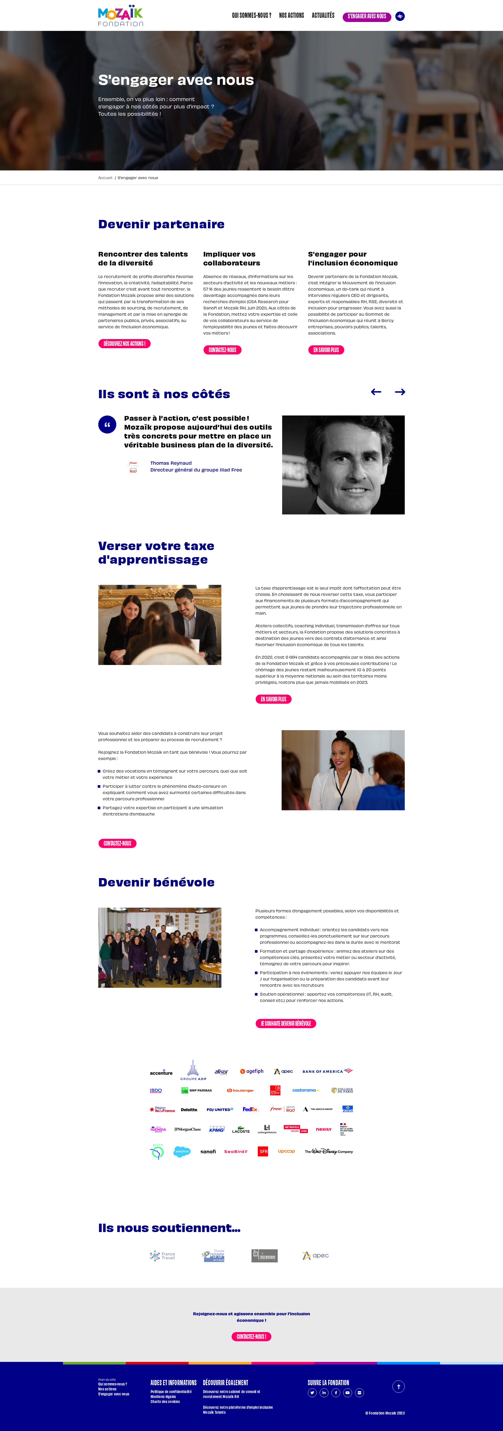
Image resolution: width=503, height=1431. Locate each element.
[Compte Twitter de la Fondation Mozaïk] (312, 1392)
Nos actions (291, 14)
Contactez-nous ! (251, 1336)
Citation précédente (376, 392)
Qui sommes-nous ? (251, 14)
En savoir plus (326, 349)
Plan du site (107, 1379)
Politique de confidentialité (171, 1391)
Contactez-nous (222, 349)
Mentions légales (163, 1396)
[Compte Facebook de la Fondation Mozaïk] (335, 1392)
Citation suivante (400, 392)
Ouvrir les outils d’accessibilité (400, 15)
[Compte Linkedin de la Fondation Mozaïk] (324, 1392)
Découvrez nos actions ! (124, 343)
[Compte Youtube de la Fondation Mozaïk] (347, 1392)
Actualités (323, 14)
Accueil (105, 177)
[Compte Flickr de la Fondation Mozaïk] (359, 1392)
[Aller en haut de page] (398, 1386)
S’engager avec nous (367, 15)
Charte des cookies (165, 1401)
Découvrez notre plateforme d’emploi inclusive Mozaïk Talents (238, 1410)
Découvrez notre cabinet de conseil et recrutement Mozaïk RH (231, 1394)
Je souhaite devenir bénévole (286, 1023)
